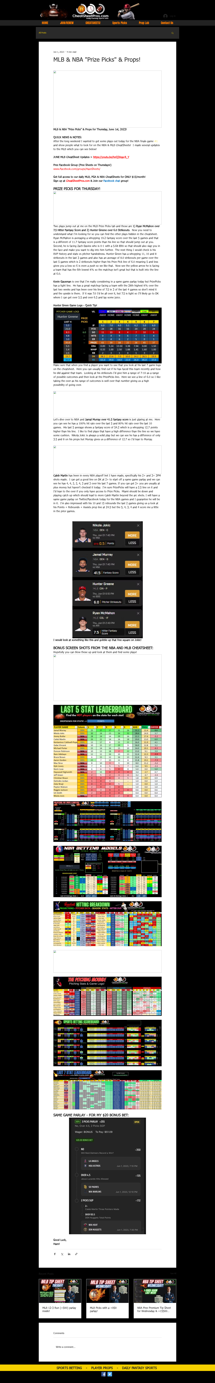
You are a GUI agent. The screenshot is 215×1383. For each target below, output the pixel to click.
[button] (172, 33)
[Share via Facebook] (54, 1254)
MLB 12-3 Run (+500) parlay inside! (59, 1310)
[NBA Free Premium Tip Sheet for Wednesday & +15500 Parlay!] (155, 1291)
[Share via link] (76, 1254)
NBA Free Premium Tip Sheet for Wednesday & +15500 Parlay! (154, 1310)
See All (173, 1274)
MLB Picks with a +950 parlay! (103, 1310)
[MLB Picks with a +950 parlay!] (107, 1291)
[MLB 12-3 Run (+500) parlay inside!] (60, 1291)
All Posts (42, 33)
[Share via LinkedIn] (69, 1254)
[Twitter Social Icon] (110, 1374)
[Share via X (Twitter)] (62, 1254)
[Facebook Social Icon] (103, 1374)
